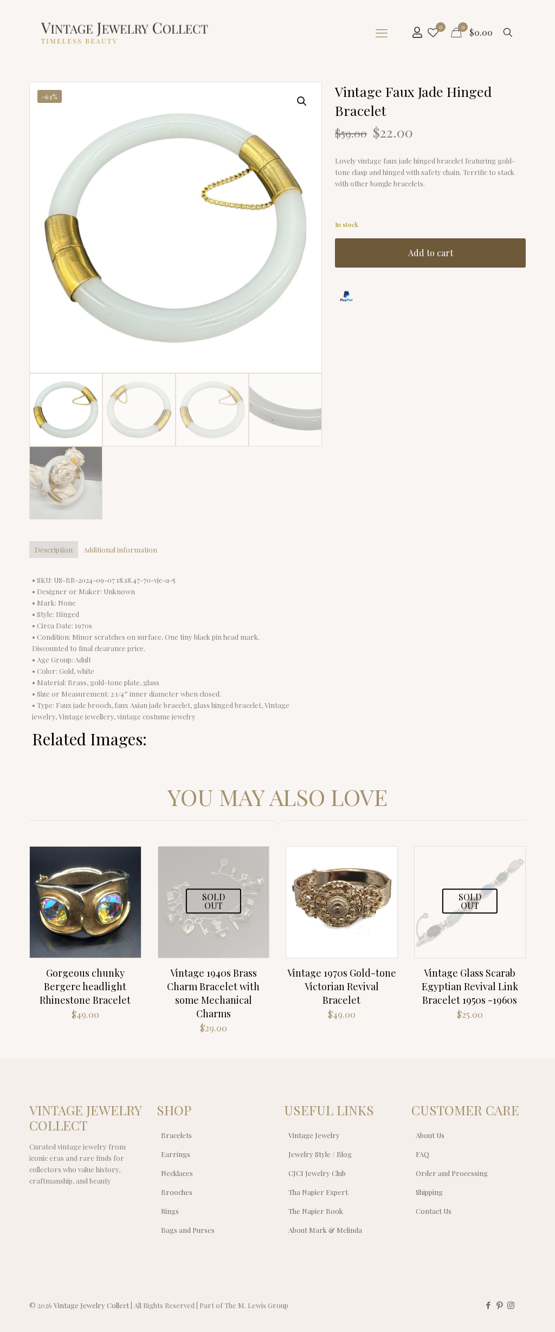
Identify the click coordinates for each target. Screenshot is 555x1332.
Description (54, 549)
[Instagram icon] (511, 1304)
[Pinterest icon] (499, 1304)
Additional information (120, 549)
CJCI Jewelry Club (317, 1173)
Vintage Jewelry (314, 1135)
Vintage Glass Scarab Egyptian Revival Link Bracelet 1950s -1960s (470, 986)
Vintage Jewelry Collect (91, 1305)
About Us (430, 1135)
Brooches (176, 1192)
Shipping (429, 1192)
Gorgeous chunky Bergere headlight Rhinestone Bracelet (85, 986)
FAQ (422, 1154)
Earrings (175, 1154)
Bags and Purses (188, 1229)
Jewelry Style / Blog (320, 1154)
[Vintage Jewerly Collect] (125, 32)
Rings (170, 1211)
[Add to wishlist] (125, 908)
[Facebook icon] (488, 1304)
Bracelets (176, 1135)
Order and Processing (452, 1173)
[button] (302, 101)
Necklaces (177, 1173)
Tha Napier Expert (318, 1192)
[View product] (125, 885)
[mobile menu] (381, 32)
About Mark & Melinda (325, 1229)
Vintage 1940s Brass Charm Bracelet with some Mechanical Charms (213, 993)
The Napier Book (315, 1211)
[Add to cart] (125, 862)
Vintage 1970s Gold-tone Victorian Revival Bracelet (341, 986)
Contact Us (433, 1211)
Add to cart (430, 252)
